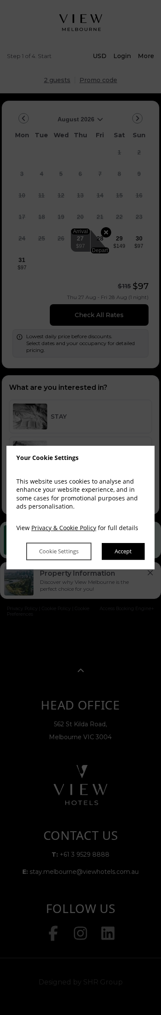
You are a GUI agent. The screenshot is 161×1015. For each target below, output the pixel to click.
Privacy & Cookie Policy (63, 528)
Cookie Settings (59, 551)
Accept (123, 551)
